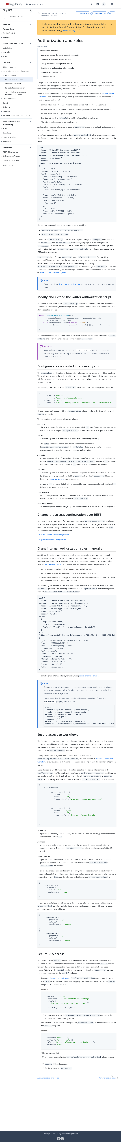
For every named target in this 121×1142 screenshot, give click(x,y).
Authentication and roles (48, 1078)
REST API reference (10, 152)
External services (9, 137)
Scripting (6, 107)
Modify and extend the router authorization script (60, 55)
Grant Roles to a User (53, 564)
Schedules (7, 133)
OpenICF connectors (11, 160)
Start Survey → (70, 30)
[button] (105, 4)
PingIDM (7, 10)
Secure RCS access (48, 77)
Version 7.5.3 (15, 16)
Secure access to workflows (51, 72)
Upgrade (6, 52)
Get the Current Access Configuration (54, 534)
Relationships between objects (53, 272)
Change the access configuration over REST (58, 64)
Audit (5, 129)
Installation (7, 48)
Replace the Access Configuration (52, 539)
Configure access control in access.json (56, 59)
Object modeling (9, 67)
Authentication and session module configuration (15, 93)
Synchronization (9, 99)
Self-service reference (11, 156)
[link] (14, 4)
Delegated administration (15, 88)
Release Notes (8, 29)
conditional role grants (88, 676)
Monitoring (7, 141)
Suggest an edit (83, 13)
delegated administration (69, 284)
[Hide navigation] (30, 10)
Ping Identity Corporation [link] (67, 1133)
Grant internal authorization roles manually (57, 68)
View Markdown (100, 13)
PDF (113, 13)
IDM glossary (8, 165)
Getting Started (9, 33)
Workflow (6, 111)
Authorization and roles (14, 79)
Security (6, 103)
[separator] (32, 569)
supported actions (56, 479)
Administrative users (13, 83)
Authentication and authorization (16, 71)
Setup (5, 56)
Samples (6, 37)
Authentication (10, 75)
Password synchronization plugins (16, 115)
